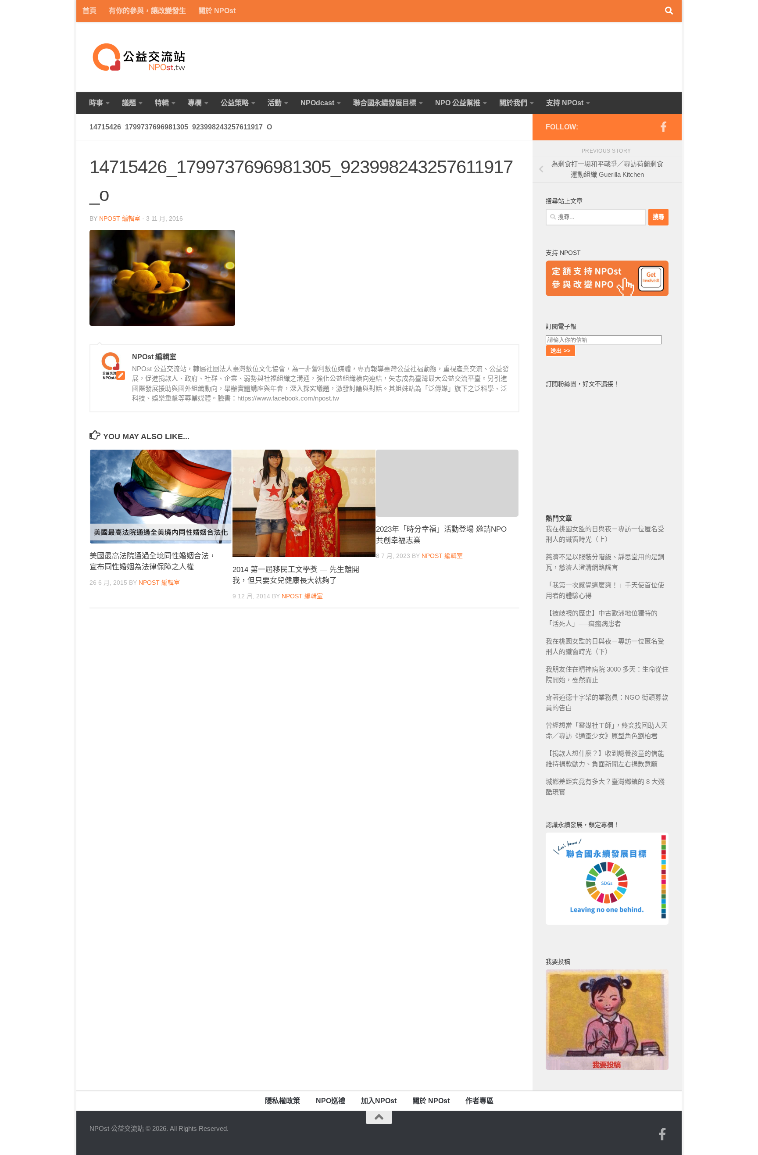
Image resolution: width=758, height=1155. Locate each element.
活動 (275, 103)
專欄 (195, 103)
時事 (96, 103)
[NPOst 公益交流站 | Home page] (139, 57)
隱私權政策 (282, 1101)
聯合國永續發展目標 (384, 103)
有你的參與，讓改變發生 (147, 10)
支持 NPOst (564, 103)
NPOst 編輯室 (119, 218)
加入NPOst (379, 1101)
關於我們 (513, 103)
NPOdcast (317, 103)
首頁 (89, 10)
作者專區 (479, 1101)
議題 (129, 103)
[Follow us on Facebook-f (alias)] (663, 127)
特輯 (162, 103)
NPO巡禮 (330, 1101)
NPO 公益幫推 (457, 103)
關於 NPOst (217, 10)
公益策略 (235, 103)
